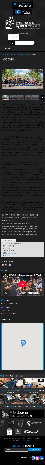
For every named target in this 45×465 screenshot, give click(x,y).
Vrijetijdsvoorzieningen (15, 54)
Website (8, 255)
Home (3, 54)
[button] (22, 343)
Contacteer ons (10, 253)
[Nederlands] (13, 37)
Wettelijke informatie (30, 440)
